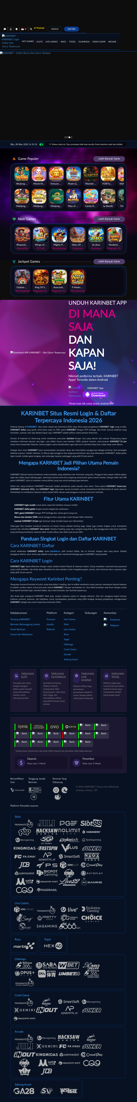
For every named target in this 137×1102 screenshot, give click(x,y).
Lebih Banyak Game (109, 159)
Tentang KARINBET (20, 619)
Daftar (71, 29)
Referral (51, 629)
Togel (72, 42)
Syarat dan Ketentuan (21, 634)
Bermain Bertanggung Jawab (25, 624)
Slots (40, 42)
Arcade (112, 42)
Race (63, 42)
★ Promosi (39, 28)
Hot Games (28, 41)
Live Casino (52, 42)
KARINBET (32, 427)
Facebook (115, 620)
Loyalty (50, 624)
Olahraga (84, 42)
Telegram (114, 625)
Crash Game (98, 42)
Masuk (54, 29)
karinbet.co (55, 551)
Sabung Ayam (71, 659)
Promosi (51, 619)
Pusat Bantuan (17, 629)
